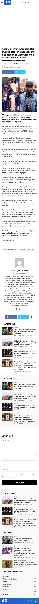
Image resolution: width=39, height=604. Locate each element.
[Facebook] (22, 2)
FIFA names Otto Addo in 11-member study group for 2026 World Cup (24, 353)
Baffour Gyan (22, 249)
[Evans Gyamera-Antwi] (4, 67)
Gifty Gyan (31, 249)
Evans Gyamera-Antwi (13, 67)
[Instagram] (25, 2)
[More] (28, 72)
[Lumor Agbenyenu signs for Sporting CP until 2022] (7, 540)
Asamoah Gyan (12, 249)
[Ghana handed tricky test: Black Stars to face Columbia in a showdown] (7, 331)
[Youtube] (31, 2)
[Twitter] (28, 2)
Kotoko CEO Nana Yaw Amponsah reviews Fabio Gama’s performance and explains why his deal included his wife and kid (25, 551)
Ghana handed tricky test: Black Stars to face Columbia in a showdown (25, 331)
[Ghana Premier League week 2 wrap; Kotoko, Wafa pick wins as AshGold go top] (7, 564)
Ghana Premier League (17, 60)
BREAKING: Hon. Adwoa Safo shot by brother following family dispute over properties (25, 343)
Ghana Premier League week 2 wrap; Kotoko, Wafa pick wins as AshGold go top (25, 564)
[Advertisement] (19, 25)
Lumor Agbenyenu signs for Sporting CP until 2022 (24, 539)
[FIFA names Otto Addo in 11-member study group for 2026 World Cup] (7, 353)
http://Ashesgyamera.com (19, 273)
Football (5, 60)
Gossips (16, 339)
